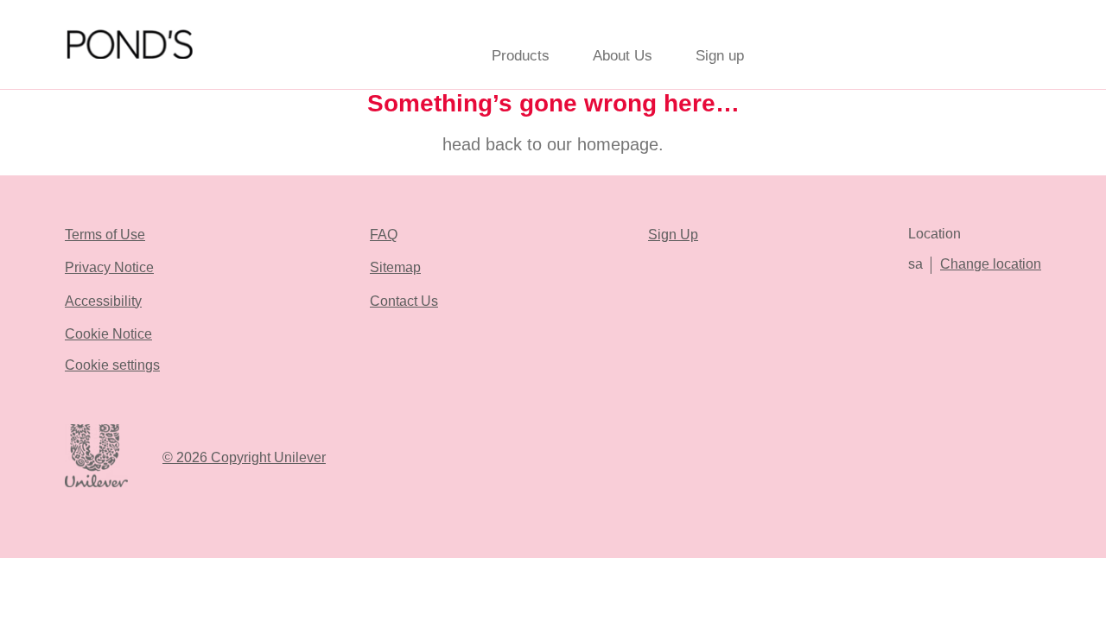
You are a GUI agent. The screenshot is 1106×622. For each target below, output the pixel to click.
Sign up (720, 56)
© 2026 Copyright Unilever (244, 457)
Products (521, 56)
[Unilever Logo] (96, 484)
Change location (990, 264)
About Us (622, 56)
